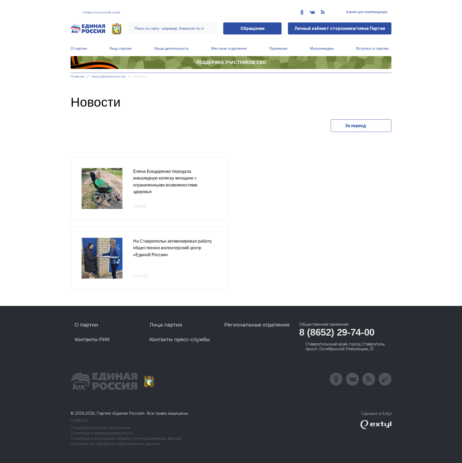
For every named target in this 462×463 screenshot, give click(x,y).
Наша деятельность (171, 48)
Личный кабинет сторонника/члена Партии (339, 28)
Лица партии (120, 48)
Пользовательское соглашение (101, 428)
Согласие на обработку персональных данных (115, 444)
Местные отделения (229, 48)
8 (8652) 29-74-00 (337, 332)
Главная (78, 76)
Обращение (252, 28)
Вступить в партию (372, 48)
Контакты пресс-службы (179, 340)
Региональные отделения (257, 325)
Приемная (278, 48)
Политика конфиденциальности (101, 433)
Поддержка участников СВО (231, 62)
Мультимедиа (322, 48)
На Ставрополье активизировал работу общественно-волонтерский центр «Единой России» (172, 248)
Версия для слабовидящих (366, 12)
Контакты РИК (92, 340)
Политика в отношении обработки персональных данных (126, 438)
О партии (79, 48)
